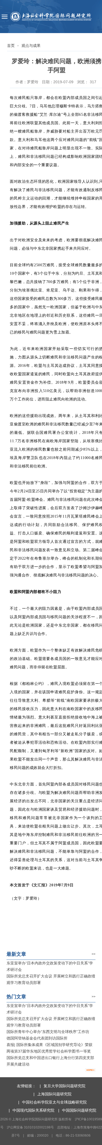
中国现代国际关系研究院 (33, 1110)
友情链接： (26, 1086)
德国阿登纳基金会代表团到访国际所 (37, 1038)
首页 (11, 45)
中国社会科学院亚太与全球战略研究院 (54, 1102)
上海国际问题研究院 (54, 1094)
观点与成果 (31, 45)
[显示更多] (90, 1070)
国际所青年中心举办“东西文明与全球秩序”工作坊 (48, 1031)
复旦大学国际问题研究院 (64, 1086)
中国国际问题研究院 (79, 1110)
